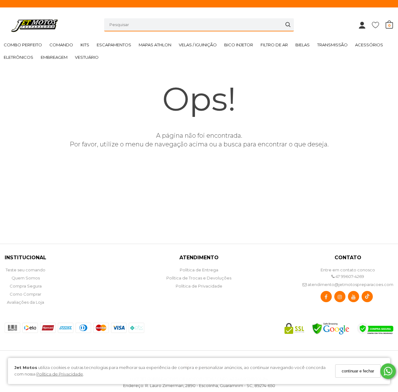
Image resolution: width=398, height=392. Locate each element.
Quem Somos (26, 277)
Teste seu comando (25, 269)
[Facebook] (326, 298)
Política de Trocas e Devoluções (198, 277)
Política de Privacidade (59, 373)
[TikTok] (367, 298)
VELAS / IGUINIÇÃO (198, 44)
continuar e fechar (358, 371)
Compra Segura (26, 286)
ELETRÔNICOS (18, 57)
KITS (85, 44)
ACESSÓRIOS (369, 44)
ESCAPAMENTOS (114, 44)
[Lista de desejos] (378, 25)
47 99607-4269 (349, 276)
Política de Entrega (199, 269)
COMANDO (61, 44)
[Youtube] (354, 298)
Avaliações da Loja (25, 302)
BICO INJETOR (238, 44)
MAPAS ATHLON (155, 44)
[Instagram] (340, 298)
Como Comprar (25, 294)
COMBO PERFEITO (23, 44)
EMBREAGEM (54, 57)
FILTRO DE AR (274, 44)
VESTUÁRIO (87, 57)
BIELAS (302, 44)
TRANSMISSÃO (332, 44)
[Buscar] (288, 24)
